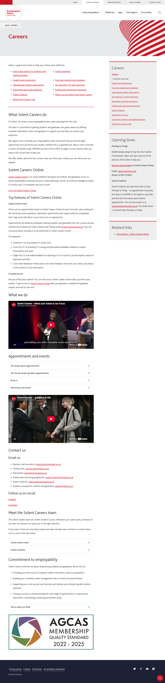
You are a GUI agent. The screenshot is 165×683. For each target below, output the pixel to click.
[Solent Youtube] (147, 669)
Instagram (12, 505)
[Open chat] (160, 678)
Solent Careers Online (18, 176)
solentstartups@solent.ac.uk (48, 464)
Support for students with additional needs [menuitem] (128, 119)
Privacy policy (15, 669)
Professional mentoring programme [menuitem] (126, 106)
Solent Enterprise (62, 71)
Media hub (109, 12)
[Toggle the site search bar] (159, 12)
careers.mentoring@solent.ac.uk (59, 477)
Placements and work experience (27, 89)
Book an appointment (121, 165)
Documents (146, 12)
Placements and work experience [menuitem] (125, 101)
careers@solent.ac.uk (63, 486)
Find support (132, 12)
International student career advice (28, 85)
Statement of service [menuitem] (120, 115)
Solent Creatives (20, 94)
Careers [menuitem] (115, 74)
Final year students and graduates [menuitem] (125, 88)
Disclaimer (37, 669)
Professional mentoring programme (70, 89)
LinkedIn (12, 499)
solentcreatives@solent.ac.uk (41, 481)
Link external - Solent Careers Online (132, 234)
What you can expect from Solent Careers (73, 94)
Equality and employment (24, 80)
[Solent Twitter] (134, 669)
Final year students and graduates (70, 80)
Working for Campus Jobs (24, 99)
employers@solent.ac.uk (72, 226)
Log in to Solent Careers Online (22, 190)
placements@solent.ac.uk (35, 473)
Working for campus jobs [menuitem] (121, 124)
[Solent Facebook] (141, 669)
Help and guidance (90, 12)
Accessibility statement (54, 669)
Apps (120, 12)
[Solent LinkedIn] (153, 669)
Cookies (27, 669)
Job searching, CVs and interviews (70, 85)
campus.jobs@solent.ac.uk (37, 468)
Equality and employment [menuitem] (122, 83)
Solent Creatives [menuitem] (118, 110)
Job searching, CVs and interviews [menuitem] (125, 97)
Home (7, 25)
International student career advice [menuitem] (125, 92)
